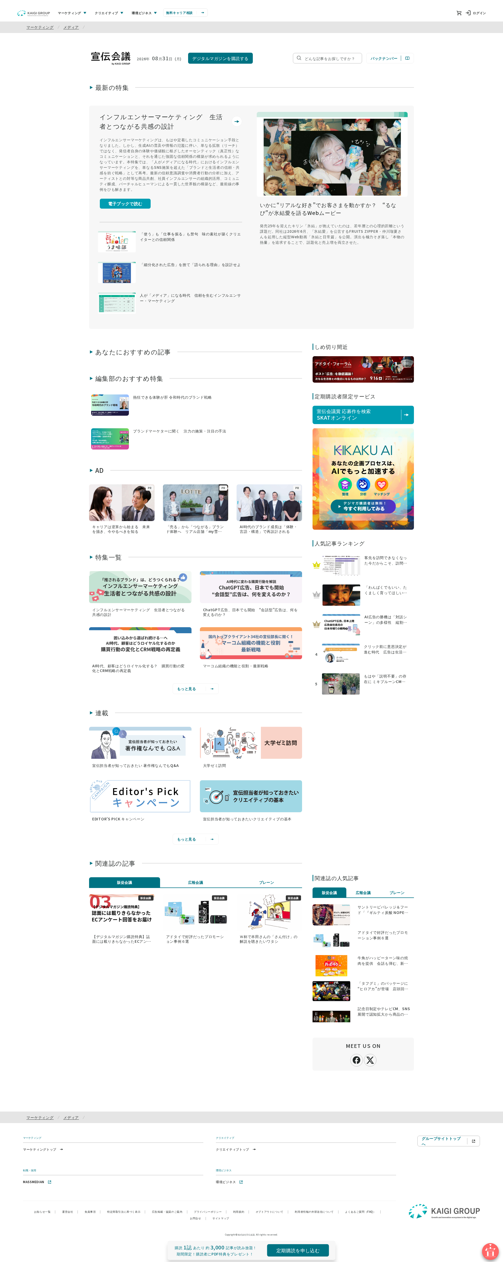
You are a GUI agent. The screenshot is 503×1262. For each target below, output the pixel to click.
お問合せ (198, 1218)
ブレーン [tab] (266, 882)
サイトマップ (220, 1218)
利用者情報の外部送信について (317, 1212)
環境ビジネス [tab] (142, 12)
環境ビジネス (226, 1181)
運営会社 (70, 1212)
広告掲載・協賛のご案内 (170, 1212)
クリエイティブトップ (232, 1149)
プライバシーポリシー (210, 1212)
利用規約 (241, 1212)
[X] (370, 1059)
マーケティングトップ (39, 1149)
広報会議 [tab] (195, 882)
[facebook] (356, 1060)
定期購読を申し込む (298, 1250)
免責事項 (93, 1212)
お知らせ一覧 (45, 1212)
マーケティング (40, 27)
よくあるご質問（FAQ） (363, 1212)
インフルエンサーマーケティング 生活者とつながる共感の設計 (161, 121)
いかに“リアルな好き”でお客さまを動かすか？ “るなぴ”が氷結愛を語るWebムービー (328, 208)
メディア (71, 27)
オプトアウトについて (272, 1212)
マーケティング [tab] (69, 12)
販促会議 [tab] (124, 882)
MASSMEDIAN (33, 1181)
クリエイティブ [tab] (106, 12)
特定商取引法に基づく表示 (126, 1212)
